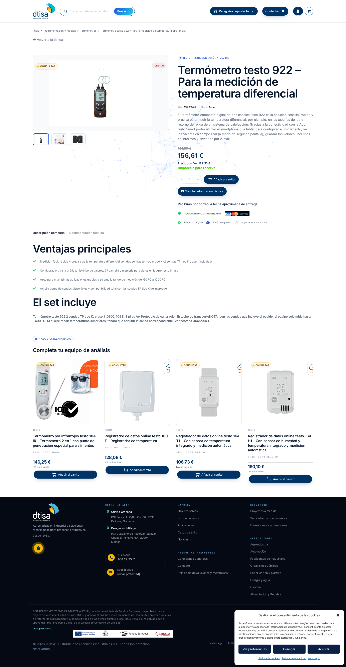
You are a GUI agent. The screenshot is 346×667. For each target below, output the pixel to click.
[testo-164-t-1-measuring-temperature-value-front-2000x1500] (208, 391)
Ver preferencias (255, 649)
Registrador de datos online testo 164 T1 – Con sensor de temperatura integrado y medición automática (207, 441)
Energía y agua (260, 580)
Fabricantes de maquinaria (267, 558)
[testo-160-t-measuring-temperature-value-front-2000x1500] (137, 391)
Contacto (184, 565)
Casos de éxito (187, 532)
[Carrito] (309, 11)
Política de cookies (269, 658)
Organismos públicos (264, 565)
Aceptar (323, 649)
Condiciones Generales (193, 558)
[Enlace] (136, 557)
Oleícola (255, 587)
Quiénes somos (188, 511)
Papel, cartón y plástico (265, 572)
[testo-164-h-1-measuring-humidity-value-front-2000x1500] (280, 391)
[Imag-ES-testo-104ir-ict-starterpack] (65, 391)
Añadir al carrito (224, 179)
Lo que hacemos (188, 518)
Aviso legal (314, 658)
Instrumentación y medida (60, 30)
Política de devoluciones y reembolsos (203, 572)
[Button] (298, 11)
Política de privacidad (294, 658)
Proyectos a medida (263, 511)
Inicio (36, 30)
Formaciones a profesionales (268, 525)
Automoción (258, 551)
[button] (338, 615)
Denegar (289, 649)
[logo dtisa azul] (44, 11)
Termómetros (88, 30)
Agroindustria (259, 544)
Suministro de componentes (268, 518)
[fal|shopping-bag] (38, 548)
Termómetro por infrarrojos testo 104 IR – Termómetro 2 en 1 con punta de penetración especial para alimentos (64, 441)
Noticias (183, 539)
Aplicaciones (186, 525)
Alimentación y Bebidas (265, 594)
